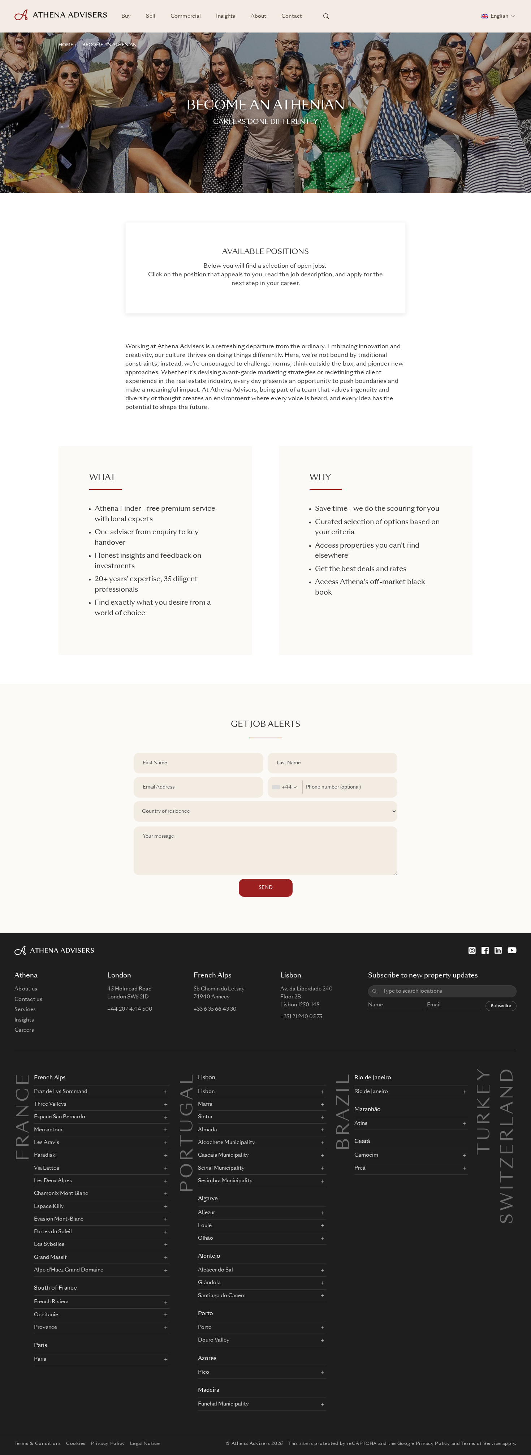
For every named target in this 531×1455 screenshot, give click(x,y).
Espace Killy (49, 1206)
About (259, 16)
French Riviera (51, 1301)
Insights (225, 16)
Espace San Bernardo (59, 1116)
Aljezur (206, 1212)
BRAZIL (344, 1111)
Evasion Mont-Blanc (58, 1219)
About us (25, 989)
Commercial (185, 16)
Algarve (208, 1199)
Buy (126, 16)
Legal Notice (145, 1444)
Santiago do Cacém (222, 1295)
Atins (360, 1123)
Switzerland (508, 1074)
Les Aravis (46, 1142)
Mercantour (48, 1129)
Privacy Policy (108, 1444)
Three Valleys (50, 1104)
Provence (45, 1327)
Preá (360, 1168)
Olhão (205, 1238)
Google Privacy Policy (423, 1444)
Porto (205, 1314)
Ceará (362, 1141)
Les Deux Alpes (53, 1180)
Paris (40, 1345)
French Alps (49, 1078)
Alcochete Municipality (226, 1142)
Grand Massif (50, 1257)
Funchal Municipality (223, 1404)
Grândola (209, 1282)
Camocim (366, 1155)
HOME (66, 45)
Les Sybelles (49, 1244)
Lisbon (206, 1078)
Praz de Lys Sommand (60, 1091)
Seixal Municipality (221, 1168)
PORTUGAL (188, 1132)
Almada (207, 1129)
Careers (24, 1030)
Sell (150, 16)
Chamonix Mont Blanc (61, 1193)
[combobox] (285, 787)
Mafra (205, 1104)
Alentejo (209, 1256)
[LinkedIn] (498, 950)
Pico (203, 1372)
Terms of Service (481, 1444)
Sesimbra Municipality (225, 1180)
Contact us (28, 999)
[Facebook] (485, 950)
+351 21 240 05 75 (301, 1016)
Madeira (208, 1390)
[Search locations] (326, 16)
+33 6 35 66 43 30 (215, 1009)
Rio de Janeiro (372, 1078)
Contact (291, 16)
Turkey (485, 1074)
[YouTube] (512, 950)
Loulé (205, 1225)
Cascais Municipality (223, 1155)
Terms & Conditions (37, 1444)
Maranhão (367, 1110)
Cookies (76, 1444)
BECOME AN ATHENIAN (109, 45)
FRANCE (24, 1116)
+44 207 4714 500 (129, 1009)
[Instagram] (472, 950)
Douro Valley (213, 1340)
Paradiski (45, 1155)
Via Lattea (46, 1168)
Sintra (205, 1116)
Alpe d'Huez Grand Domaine (68, 1270)
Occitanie (46, 1314)
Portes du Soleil (53, 1231)
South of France (55, 1288)
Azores (207, 1358)
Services (25, 1009)
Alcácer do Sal (215, 1270)
